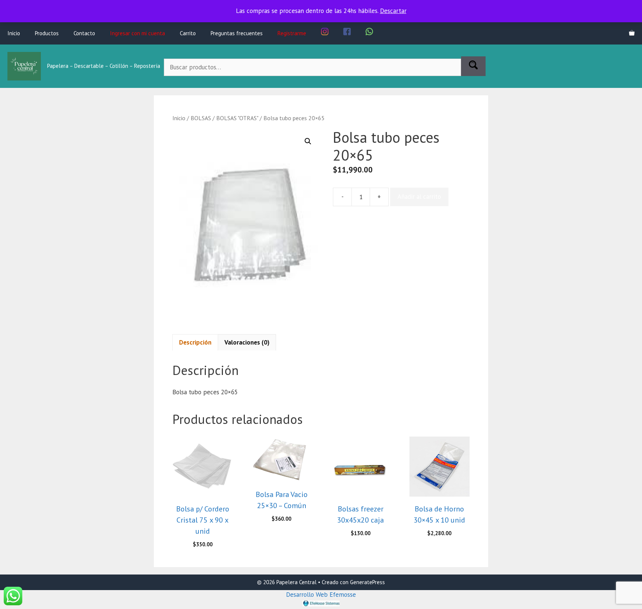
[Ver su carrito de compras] (632, 33)
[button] (308, 141)
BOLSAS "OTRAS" (237, 118)
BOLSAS (201, 118)
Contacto (84, 33)
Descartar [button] (393, 11)
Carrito (188, 33)
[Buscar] (473, 66)
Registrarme (292, 33)
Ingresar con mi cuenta (137, 33)
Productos (47, 33)
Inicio (13, 33)
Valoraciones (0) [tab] (246, 342)
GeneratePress (367, 582)
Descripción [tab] (195, 342)
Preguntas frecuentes (237, 33)
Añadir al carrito (419, 196)
